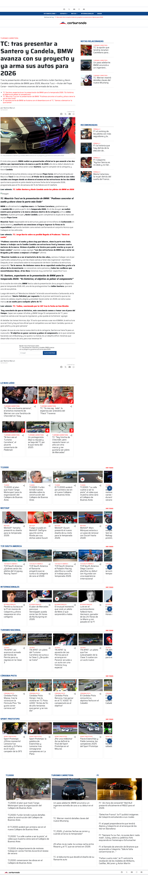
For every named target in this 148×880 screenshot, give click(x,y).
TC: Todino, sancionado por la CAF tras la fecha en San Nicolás (41, 306)
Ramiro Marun (9, 108)
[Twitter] (69, 9)
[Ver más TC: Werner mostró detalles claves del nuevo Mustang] (86, 80)
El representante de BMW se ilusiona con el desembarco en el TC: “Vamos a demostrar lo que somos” (37, 101)
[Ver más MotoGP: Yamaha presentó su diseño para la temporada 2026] (14, 517)
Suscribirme (49, 353)
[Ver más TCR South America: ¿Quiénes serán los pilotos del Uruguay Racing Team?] (14, 555)
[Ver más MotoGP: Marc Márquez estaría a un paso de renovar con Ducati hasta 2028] (91, 517)
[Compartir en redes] (35, 406)
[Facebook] (64, 9)
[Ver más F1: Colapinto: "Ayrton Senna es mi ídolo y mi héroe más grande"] (86, 162)
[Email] (83, 9)
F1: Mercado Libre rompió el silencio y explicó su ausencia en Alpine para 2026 (79, 17)
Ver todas (109, 468)
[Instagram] (79, 9)
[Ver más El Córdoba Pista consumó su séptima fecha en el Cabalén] (91, 685)
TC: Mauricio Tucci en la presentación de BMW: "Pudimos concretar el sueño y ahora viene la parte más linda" (39, 97)
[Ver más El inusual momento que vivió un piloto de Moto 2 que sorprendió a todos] (65, 596)
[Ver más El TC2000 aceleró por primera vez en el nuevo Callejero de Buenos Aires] (65, 477)
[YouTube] (74, 9)
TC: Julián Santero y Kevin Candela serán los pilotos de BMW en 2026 (43, 189)
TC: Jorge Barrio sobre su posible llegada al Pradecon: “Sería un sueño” (35, 236)
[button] (50, 13)
